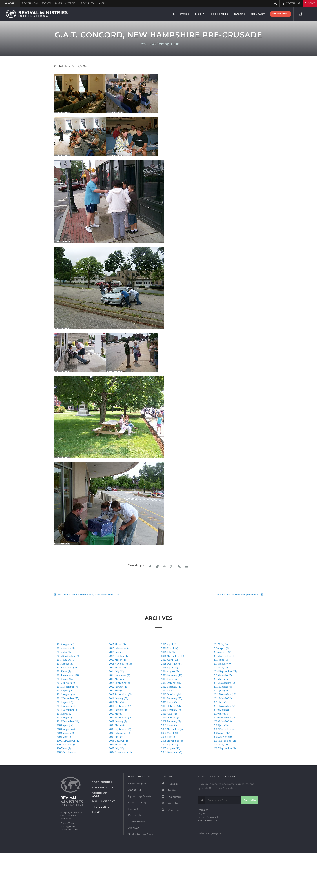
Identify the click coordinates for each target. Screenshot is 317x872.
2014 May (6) (221, 667)
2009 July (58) (221, 725)
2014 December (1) (119, 675)
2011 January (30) (118, 698)
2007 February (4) (66, 744)
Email (76, 829)
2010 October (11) (171, 717)
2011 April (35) (65, 702)
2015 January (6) (66, 659)
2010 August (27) (66, 717)
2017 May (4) (221, 644)
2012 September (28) (120, 694)
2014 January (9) (223, 663)
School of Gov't (103, 801)
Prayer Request (137, 783)
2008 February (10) (119, 733)
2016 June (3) (116, 652)
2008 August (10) (223, 736)
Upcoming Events (139, 796)
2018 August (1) (65, 644)
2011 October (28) (171, 706)
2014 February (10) (67, 667)
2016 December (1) (224, 656)
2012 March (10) (223, 686)
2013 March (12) (223, 675)
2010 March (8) (222, 709)
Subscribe (249, 800)
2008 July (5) (168, 736)
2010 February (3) (171, 709)
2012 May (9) (116, 690)
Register (203, 809)
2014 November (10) (68, 675)
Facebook (173, 783)
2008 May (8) (64, 736)
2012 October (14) (171, 694)
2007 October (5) (66, 752)
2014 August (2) (170, 671)
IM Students (100, 806)
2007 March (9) (117, 744)
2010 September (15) (120, 717)
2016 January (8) (66, 648)
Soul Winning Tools (140, 834)
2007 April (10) (169, 744)
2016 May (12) (64, 652)
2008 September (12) (68, 740)
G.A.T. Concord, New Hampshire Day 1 (239, 594)
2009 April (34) (65, 725)
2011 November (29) (225, 706)
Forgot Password (208, 816)
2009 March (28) (223, 721)
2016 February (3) (119, 648)
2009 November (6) (172, 729)
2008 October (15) (119, 740)
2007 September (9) (225, 748)
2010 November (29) (225, 717)
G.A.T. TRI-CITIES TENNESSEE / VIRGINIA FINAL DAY (88, 594)
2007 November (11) (120, 752)
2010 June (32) (169, 713)
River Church (102, 782)
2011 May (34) (117, 702)
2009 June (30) (169, 725)
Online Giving (137, 802)
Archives (133, 827)
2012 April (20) (65, 690)
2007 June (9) (64, 748)
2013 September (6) (120, 683)
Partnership (135, 815)
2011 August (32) (66, 706)
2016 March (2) (169, 648)
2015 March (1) (117, 659)
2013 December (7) (67, 686)
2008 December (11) (225, 740)
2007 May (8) (221, 744)
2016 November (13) (172, 656)
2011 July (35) (221, 702)
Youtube (172, 803)
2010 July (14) (221, 713)
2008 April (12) (222, 733)
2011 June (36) (169, 702)
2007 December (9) (171, 752)
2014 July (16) (116, 671)
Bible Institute (103, 787)
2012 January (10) (118, 686)
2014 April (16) (169, 667)
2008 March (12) (170, 733)
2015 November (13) (120, 663)
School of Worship (99, 794)
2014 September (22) (225, 671)
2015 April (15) (169, 659)
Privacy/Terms (67, 823)
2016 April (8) (221, 648)
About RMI (135, 789)
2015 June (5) (221, 659)
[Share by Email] (186, 566)
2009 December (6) (224, 729)
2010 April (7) (64, 713)
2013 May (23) (117, 679)
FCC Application (68, 826)
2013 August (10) (66, 683)
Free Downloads (207, 820)
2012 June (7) (168, 690)
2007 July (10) (116, 748)
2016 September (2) (68, 656)
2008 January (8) (66, 733)
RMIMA (96, 812)
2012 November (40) (225, 694)
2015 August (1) (65, 663)
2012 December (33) (68, 698)
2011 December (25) (68, 709)
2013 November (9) (224, 683)
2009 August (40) (66, 729)
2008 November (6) (172, 740)
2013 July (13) (221, 679)
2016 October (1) (118, 656)
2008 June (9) (116, 736)
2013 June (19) (169, 679)
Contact (133, 808)
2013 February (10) (171, 675)
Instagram (174, 796)
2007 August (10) (170, 748)
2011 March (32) (223, 698)
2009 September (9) (120, 729)
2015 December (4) (171, 663)
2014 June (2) (64, 671)
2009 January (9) (118, 721)
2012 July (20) (221, 690)
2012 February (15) (171, 686)
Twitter (172, 790)
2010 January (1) (118, 709)
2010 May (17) (117, 713)
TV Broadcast (136, 821)
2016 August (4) (222, 652)
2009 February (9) (171, 721)
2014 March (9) (117, 667)
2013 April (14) (65, 679)
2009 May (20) (117, 725)
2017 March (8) (117, 644)
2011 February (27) (171, 698)
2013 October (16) (171, 683)
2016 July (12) (168, 652)
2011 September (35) (120, 706)
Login (201, 813)
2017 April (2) (169, 644)
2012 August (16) (66, 694)
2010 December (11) (68, 721)
